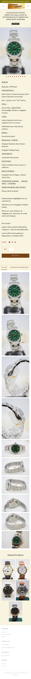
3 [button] (10, 76)
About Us (4, 665)
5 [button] (14, 76)
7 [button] (18, 76)
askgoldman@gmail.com (8, 647)
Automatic (4, 632)
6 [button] (16, 76)
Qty (5, 249)
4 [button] (12, 76)
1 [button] (6, 76)
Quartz (4, 636)
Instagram (7, 655)
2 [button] (8, 76)
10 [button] (24, 76)
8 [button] (20, 76)
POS (16, 672)
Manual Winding (6, 634)
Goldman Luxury (9, 672)
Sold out (15, 255)
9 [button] (22, 76)
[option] (15, 50)
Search (3, 663)
